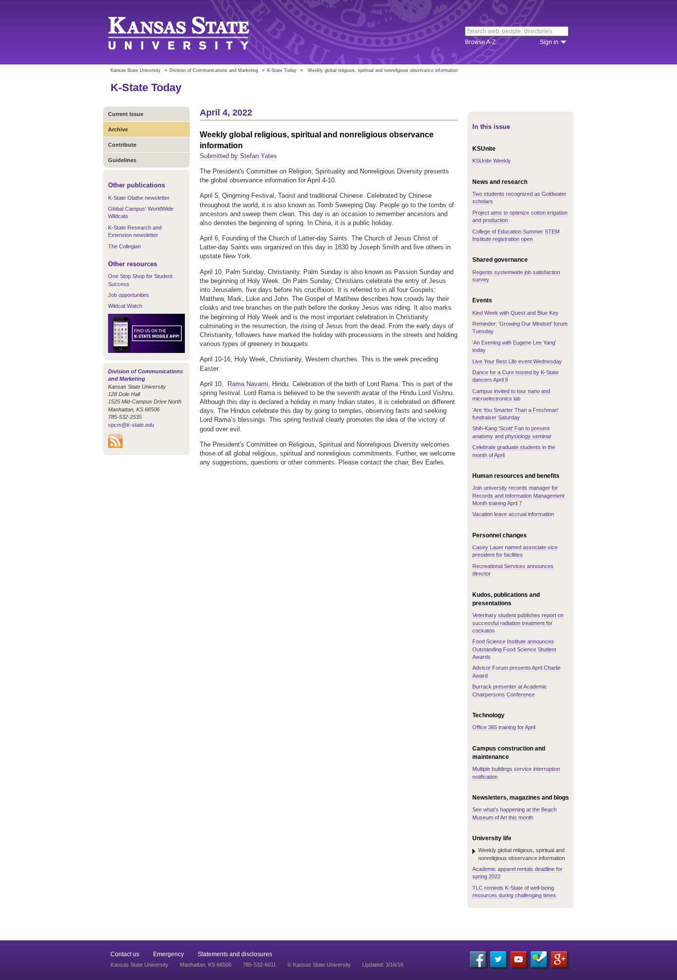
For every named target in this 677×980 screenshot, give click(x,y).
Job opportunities (128, 295)
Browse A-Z (480, 42)
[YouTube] (518, 959)
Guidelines (122, 160)
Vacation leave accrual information (513, 514)
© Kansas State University (319, 965)
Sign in (549, 42)
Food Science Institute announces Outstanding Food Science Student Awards (514, 649)
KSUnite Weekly (491, 161)
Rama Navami (247, 384)
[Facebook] (478, 959)
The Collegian (124, 246)
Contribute (122, 145)
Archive (118, 129)
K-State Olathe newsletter (138, 198)
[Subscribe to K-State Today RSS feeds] (115, 446)
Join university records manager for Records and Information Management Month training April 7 (518, 495)
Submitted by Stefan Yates (238, 156)
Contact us (125, 954)
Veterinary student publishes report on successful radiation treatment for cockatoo (518, 623)
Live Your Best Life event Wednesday (517, 361)
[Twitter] (498, 959)
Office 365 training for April (503, 727)
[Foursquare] (539, 959)
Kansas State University (191, 32)
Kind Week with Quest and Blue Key (515, 313)
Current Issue (125, 114)
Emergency (168, 954)
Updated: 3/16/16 (382, 965)
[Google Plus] (559, 959)
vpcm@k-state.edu (131, 425)
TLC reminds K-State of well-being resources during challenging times (514, 891)
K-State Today (281, 70)
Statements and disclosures (235, 954)
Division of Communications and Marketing (213, 70)
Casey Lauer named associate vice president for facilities (515, 551)
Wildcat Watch (125, 306)
